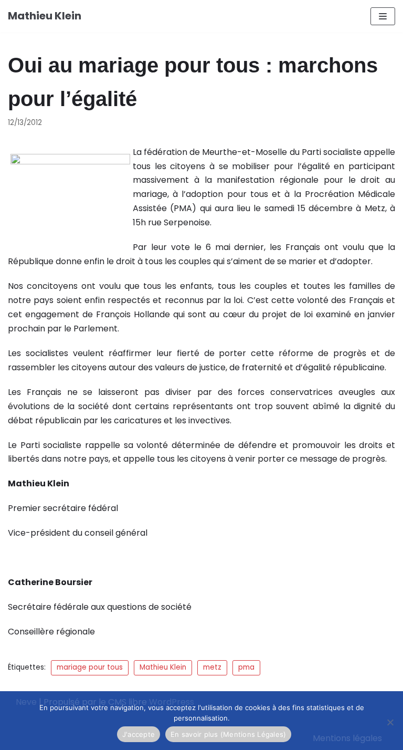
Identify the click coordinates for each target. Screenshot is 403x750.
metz (212, 667)
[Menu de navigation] (382, 16)
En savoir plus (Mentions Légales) (228, 734)
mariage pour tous (90, 667)
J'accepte (138, 734)
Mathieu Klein (163, 667)
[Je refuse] (390, 722)
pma (246, 667)
